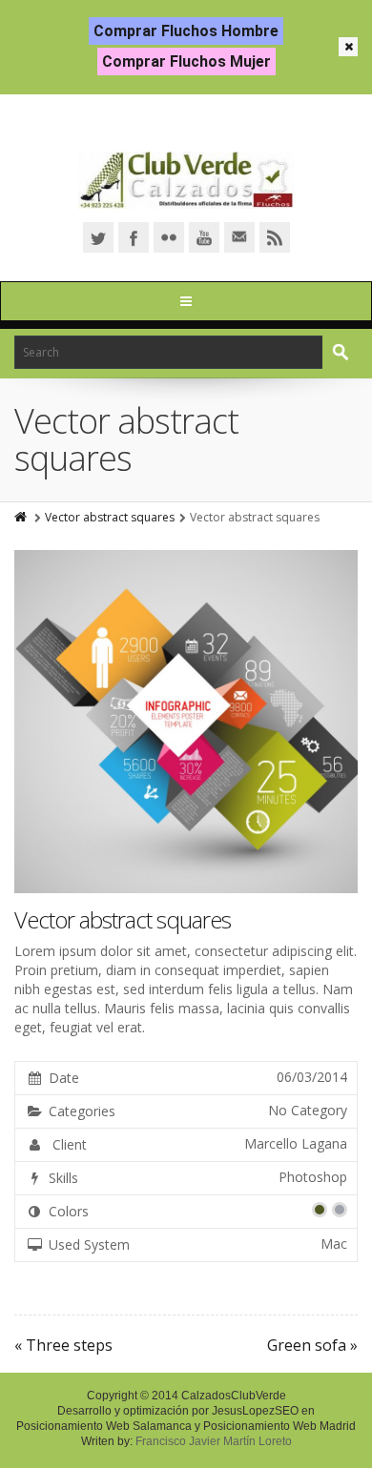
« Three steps (63, 1345)
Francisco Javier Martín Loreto (213, 1441)
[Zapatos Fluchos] (186, 180)
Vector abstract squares (110, 517)
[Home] (22, 517)
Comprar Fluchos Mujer (186, 61)
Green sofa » (312, 1345)
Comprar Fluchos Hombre (186, 31)
